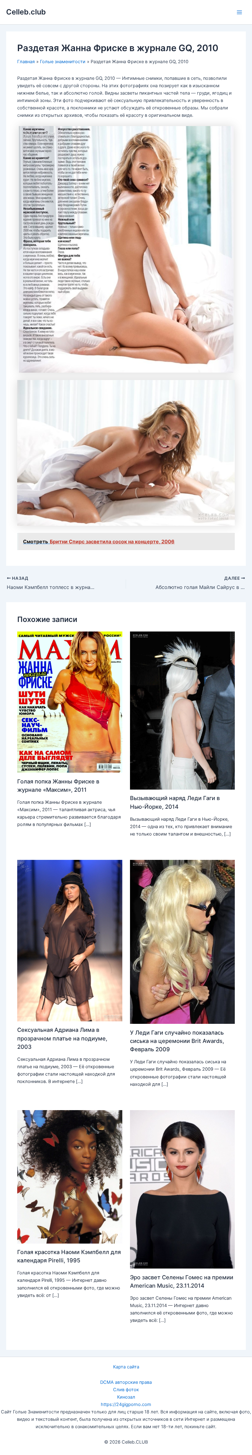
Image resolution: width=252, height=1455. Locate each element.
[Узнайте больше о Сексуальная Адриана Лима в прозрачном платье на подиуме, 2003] (69, 940)
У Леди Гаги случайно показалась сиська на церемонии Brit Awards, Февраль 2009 (177, 1041)
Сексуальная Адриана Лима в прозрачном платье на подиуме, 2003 (62, 1038)
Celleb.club (26, 11)
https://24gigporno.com (126, 1404)
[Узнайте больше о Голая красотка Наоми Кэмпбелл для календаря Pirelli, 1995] (69, 1176)
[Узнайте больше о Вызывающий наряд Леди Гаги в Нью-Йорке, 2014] (182, 710)
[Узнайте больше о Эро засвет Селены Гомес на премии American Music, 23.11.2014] (182, 1189)
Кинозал (126, 1397)
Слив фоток (126, 1389)
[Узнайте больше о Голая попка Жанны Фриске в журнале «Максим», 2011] (69, 702)
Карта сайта (126, 1367)
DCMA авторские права (126, 1382)
